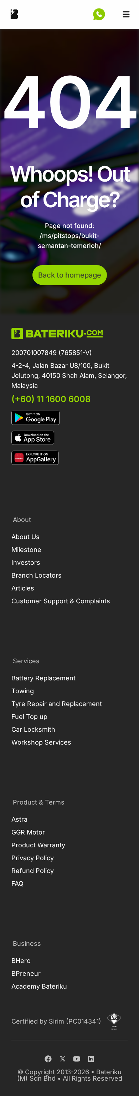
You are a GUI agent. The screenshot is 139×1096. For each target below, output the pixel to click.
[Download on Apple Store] (69, 438)
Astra (19, 819)
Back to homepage (69, 275)
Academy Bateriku (39, 986)
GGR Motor (28, 832)
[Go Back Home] (14, 14)
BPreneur (26, 973)
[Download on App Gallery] (69, 458)
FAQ (17, 883)
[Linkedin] (91, 1059)
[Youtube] (76, 1059)
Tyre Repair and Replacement (56, 703)
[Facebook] (48, 1059)
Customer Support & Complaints (60, 601)
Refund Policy (32, 870)
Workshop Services (41, 742)
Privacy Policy (32, 858)
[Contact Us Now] (99, 14)
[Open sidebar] (126, 14)
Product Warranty (38, 845)
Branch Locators (36, 575)
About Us (25, 537)
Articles (22, 588)
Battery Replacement (43, 678)
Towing (22, 691)
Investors (25, 562)
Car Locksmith (33, 729)
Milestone (26, 549)
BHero (21, 960)
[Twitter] (62, 1059)
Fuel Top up (29, 716)
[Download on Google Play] (69, 418)
